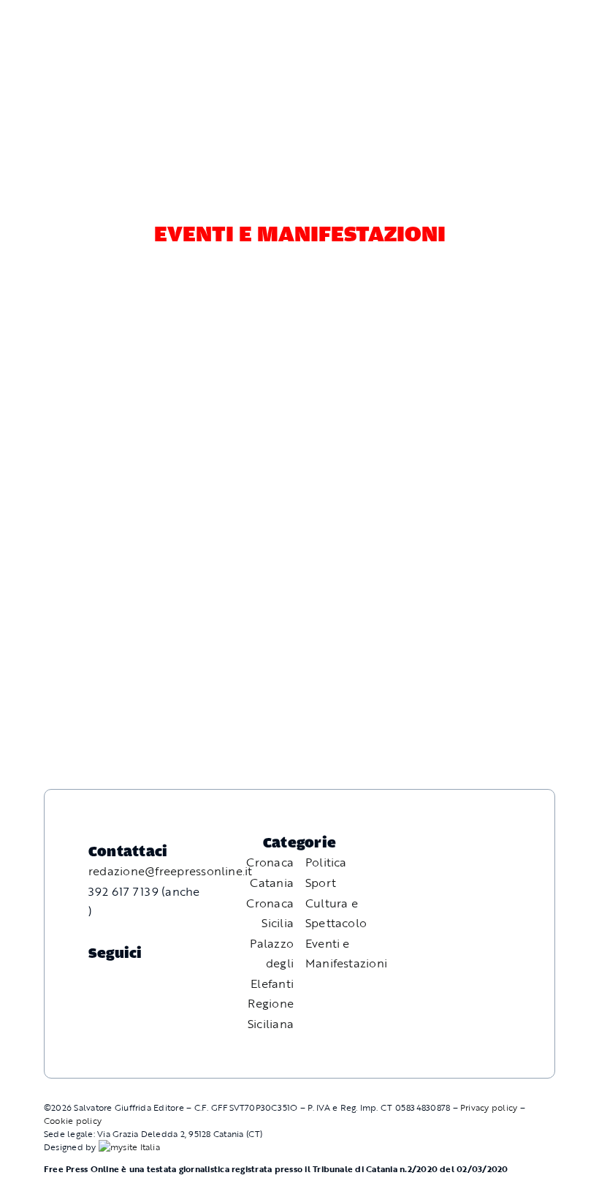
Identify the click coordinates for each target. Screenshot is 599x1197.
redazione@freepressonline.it (170, 871)
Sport (320, 882)
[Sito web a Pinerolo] (129, 1146)
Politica (326, 862)
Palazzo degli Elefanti (272, 963)
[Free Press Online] (518, 28)
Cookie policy (73, 1120)
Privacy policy (488, 1107)
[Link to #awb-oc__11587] (46, 67)
